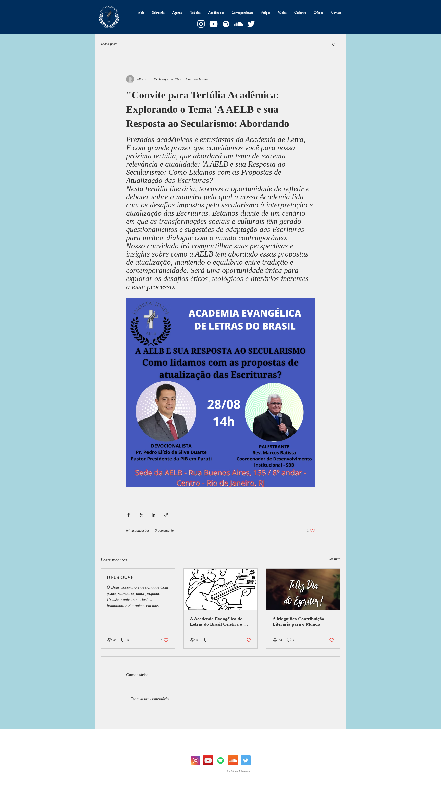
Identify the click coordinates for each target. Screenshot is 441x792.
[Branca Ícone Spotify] (226, 24)
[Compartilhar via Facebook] (128, 514)
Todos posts (109, 44)
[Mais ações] (312, 79)
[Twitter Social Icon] (246, 760)
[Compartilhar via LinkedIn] (153, 514)
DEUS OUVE (120, 577)
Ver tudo (334, 559)
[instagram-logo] (196, 760)
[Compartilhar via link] (166, 514)
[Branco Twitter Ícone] (251, 24)
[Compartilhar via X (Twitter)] (141, 514)
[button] (334, 44)
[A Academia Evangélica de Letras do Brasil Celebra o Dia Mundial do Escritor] (221, 589)
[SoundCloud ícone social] (233, 760)
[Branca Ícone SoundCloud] (238, 24)
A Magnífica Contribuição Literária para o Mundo (298, 621)
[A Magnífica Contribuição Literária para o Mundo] (303, 589)
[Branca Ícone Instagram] (201, 24)
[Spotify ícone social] (221, 760)
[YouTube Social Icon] (208, 760)
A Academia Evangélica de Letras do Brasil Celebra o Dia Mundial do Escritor (220, 621)
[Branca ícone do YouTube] (213, 24)
